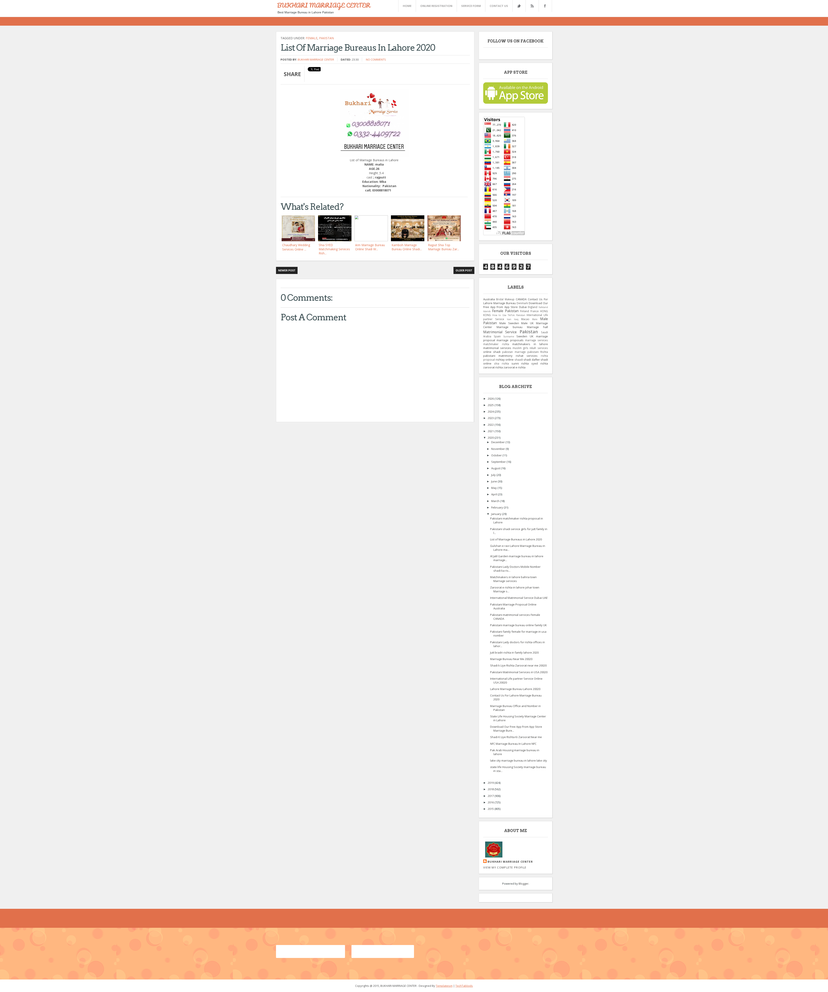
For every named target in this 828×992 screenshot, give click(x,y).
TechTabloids (464, 986)
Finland (524, 311)
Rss (532, 6)
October (496, 455)
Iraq (516, 319)
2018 (491, 789)
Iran (509, 319)
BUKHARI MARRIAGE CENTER (323, 5)
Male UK (527, 323)
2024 (491, 411)
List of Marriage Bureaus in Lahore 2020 (516, 539)
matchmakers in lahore (530, 344)
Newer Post (286, 270)
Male (534, 319)
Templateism (444, 986)
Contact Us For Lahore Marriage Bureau (515, 301)
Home (407, 6)
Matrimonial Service (500, 332)
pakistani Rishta (537, 352)
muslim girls (520, 348)
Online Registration (436, 6)
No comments (376, 59)
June (494, 481)
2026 (491, 399)
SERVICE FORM (471, 6)
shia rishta (501, 363)
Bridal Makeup (505, 299)
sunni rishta (520, 363)
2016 (491, 802)
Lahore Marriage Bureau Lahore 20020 (515, 689)
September (499, 462)
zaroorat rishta (493, 367)
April (494, 494)
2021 (491, 431)
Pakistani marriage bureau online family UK (518, 625)
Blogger (523, 884)
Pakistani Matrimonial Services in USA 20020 (518, 672)
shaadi (518, 359)
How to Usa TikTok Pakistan (508, 315)
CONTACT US (499, 6)
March (495, 501)
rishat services (527, 356)
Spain (497, 336)
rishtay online (505, 359)
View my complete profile (504, 867)
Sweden (521, 336)
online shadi (491, 352)
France (534, 311)
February (497, 507)
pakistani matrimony (498, 356)
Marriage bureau (510, 327)
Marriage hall (537, 327)
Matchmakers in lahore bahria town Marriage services (513, 579)
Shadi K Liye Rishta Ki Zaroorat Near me (516, 737)
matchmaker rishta (496, 344)
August (496, 468)
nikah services (539, 348)
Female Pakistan (505, 310)
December (498, 442)
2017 (491, 796)
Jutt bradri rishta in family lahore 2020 (514, 652)
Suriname (508, 336)
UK (531, 336)
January (496, 514)
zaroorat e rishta (514, 367)
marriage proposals (510, 340)
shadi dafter (532, 359)
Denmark (522, 303)
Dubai (523, 307)
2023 (491, 418)
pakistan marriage (513, 352)
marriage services (536, 340)
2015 (491, 809)
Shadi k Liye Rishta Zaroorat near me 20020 (518, 665)
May (494, 488)
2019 (491, 783)
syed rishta (539, 363)
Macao (525, 319)
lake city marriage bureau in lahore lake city (518, 760)
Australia (489, 299)
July (493, 475)
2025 (491, 405)
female (311, 38)
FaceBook (544, 6)
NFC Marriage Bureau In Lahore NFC (513, 744)
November (498, 449)
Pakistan (326, 38)
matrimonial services (497, 348)
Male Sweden (509, 323)
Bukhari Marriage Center (316, 59)
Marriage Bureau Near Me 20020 (511, 659)
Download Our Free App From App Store (515, 305)
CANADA (521, 299)
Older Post (464, 270)
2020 (491, 438)
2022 (491, 425)
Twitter (519, 6)
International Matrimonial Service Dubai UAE (519, 598)
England (532, 307)
